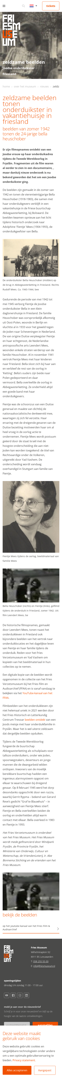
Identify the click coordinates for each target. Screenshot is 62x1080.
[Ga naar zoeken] (23, 5)
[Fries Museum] (11, 30)
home (6, 86)
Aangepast (44, 1070)
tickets (50, 6)
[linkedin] (26, 995)
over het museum (25, 86)
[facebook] (13, 995)
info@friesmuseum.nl (44, 966)
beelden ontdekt (35, 719)
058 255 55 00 (40, 961)
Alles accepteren (17, 1070)
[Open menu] (4, 5)
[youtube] (6, 995)
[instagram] (19, 995)
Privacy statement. (24, 1060)
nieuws (44, 86)
